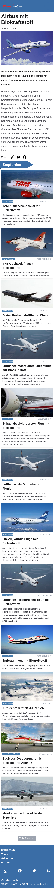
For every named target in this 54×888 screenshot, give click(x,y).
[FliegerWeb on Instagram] (5, 871)
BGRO (15, 28)
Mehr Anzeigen (27, 838)
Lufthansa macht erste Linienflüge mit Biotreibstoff (21, 333)
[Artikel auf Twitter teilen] (18, 157)
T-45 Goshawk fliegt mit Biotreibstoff (20, 229)
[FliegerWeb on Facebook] (20, 871)
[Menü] (48, 6)
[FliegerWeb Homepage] (12, 6)
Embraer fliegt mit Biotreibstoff (17, 626)
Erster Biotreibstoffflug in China (17, 281)
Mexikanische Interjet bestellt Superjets (22, 779)
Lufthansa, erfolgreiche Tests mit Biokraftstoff (24, 565)
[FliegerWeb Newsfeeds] (48, 870)
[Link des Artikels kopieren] (12, 157)
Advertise (7, 858)
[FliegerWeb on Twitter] (34, 871)
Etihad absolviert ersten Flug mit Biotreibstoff (25, 389)
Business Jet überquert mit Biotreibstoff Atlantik (26, 724)
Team (4, 854)
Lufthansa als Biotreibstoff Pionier (19, 450)
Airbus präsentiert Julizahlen (16, 674)
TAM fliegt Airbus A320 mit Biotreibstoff (21, 172)
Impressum (8, 849)
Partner (6, 862)
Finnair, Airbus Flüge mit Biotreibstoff (20, 505)
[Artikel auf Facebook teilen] (24, 157)
